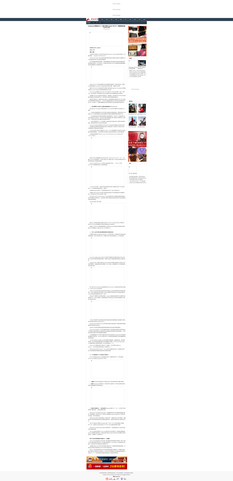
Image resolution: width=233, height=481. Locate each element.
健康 (121, 19)
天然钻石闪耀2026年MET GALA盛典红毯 (136, 179)
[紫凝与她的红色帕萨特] (142, 116)
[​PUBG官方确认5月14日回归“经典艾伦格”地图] (133, 60)
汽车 (139, 19)
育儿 (125, 19)
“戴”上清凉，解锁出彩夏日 (133, 173)
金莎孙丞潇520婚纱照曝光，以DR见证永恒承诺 (137, 176)
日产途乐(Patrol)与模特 (132, 126)
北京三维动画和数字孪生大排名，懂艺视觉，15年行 (137, 73)
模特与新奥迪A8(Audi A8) (133, 114)
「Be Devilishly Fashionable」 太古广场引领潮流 (137, 181)
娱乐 (116, 19)
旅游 (135, 19)
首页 (102, 19)
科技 (111, 19)
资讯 (98, 22)
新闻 (107, 19)
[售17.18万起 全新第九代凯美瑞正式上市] (142, 60)
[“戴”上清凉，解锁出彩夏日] (133, 166)
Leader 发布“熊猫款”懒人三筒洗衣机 (135, 76)
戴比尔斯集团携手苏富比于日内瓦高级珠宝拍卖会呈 (137, 178)
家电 (144, 19)
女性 (130, 19)
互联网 (102, 22)
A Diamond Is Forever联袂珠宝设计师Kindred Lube (137, 182)
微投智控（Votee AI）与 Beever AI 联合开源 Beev (137, 70)
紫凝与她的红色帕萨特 (141, 126)
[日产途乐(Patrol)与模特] (133, 116)
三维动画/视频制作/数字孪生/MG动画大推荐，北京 (137, 75)
